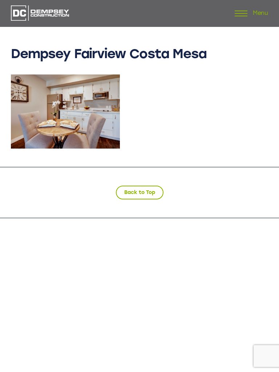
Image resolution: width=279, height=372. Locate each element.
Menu (260, 13)
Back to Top (139, 192)
